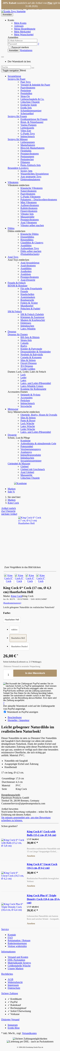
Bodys (23, 346)
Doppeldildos (27, 236)
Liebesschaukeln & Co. (32, 99)
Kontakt (12, 934)
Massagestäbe (27, 216)
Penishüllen (26, 93)
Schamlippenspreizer (30, 110)
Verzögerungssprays (30, 449)
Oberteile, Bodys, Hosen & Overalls (38, 414)
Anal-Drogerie (27, 280)
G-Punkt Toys (27, 133)
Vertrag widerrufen (17, 946)
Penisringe (25, 90)
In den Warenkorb (35, 673)
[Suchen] (33, 67)
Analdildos (26, 245)
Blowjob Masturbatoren (32, 148)
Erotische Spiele (28, 104)
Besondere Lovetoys (18, 168)
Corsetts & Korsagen (31, 357)
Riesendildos (26, 239)
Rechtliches (7, 974)
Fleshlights (25, 150)
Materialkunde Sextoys (19, 962)
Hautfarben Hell (18, 638)
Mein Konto (20, 23)
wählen (14, 629)
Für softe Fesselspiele (31, 288)
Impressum (13, 985)
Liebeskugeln (27, 127)
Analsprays (26, 452)
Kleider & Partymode (31, 348)
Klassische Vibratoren (31, 188)
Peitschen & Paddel (30, 308)
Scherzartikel (27, 113)
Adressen (19, 26)
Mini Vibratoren (28, 202)
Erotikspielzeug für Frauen (33, 119)
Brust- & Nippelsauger (31, 122)
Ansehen (31, 856)
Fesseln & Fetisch (17, 282)
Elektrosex (25, 323)
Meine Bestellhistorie (24, 28)
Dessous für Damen (18, 334)
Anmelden (7, 14)
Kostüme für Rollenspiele (33, 389)
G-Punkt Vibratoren (30, 196)
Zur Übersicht (8, 511)
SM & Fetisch (15, 311)
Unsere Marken (15, 968)
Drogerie (12, 435)
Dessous (12, 331)
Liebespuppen (27, 142)
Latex (23, 380)
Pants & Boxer (27, 420)
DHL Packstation (16, 960)
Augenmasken (27, 297)
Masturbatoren (27, 145)
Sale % (11, 491)
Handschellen (27, 294)
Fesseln (24, 291)
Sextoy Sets (26, 170)
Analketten (26, 271)
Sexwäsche (26, 406)
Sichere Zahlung (9, 993)
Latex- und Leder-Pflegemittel (35, 383)
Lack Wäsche (27, 423)
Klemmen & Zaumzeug (32, 317)
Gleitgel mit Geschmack (32, 469)
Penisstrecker (27, 159)
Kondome (25, 440)
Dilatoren (25, 162)
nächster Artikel (9, 514)
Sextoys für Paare (16, 79)
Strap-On (25, 96)
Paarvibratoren (27, 87)
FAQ (10, 937)
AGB (10, 979)
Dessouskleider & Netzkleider (35, 351)
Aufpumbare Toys (29, 248)
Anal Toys (13, 257)
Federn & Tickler (29, 302)
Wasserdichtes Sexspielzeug (34, 173)
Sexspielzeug (14, 76)
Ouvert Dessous (28, 363)
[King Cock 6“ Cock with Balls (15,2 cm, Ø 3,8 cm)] (12, 843)
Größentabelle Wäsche (19, 965)
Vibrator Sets (27, 214)
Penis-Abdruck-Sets (30, 165)
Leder (23, 377)
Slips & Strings (28, 360)
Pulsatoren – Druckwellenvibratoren (38, 199)
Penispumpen (27, 156)
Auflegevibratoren (29, 205)
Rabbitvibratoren (28, 208)
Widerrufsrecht (15, 982)
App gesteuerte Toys (30, 176)
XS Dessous (26, 366)
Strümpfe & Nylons (30, 394)
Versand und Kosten (18, 957)
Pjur (50, 3)
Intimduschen (27, 325)
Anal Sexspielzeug (29, 262)
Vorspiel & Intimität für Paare (35, 84)
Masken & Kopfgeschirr (32, 320)
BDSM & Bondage (17, 285)
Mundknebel (26, 305)
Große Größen (27, 368)
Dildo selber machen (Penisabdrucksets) (30, 252)
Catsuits (24, 343)
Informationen (8, 951)
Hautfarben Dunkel (19, 646)
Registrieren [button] (26, 50)
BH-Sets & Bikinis (30, 337)
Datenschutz (14, 988)
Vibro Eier (25, 130)
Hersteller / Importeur (18, 720)
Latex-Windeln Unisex (31, 386)
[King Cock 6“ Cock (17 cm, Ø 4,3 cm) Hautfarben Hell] (8, 578)
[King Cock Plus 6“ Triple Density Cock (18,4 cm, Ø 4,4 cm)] (12, 907)
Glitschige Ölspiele (30, 102)
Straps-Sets (26, 340)
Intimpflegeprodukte (30, 455)
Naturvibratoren (28, 191)
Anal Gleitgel (27, 472)
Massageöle (26, 475)
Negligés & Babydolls (31, 354)
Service (5, 929)
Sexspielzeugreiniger (30, 460)
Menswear (13, 409)
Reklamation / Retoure (19, 940)
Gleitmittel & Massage (19, 463)
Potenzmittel (26, 446)
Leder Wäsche (27, 429)
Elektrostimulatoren (30, 179)
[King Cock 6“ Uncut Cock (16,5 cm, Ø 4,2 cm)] (12, 876)
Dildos (11, 228)
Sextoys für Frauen (17, 116)
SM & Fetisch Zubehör (32, 314)
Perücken (25, 400)
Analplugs (25, 274)
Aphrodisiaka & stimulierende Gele (38, 443)
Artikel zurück (8, 508)
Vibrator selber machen (32, 225)
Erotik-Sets (26, 107)
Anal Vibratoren (28, 222)
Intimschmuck (27, 136)
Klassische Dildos (29, 234)
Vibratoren (13, 182)
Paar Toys (25, 82)
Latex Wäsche (27, 426)
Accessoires (26, 397)
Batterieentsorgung (17, 943)
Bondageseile (27, 300)
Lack (23, 374)
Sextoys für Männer (18, 139)
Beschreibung (15, 717)
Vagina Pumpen (28, 125)
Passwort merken (20, 47)
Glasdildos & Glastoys (31, 242)
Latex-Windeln (28, 328)
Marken (12, 488)
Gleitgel (24, 466)
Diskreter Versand (10, 1019)
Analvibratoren (28, 265)
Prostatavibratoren (29, 153)
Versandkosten (29, 1033)
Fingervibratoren (28, 211)
